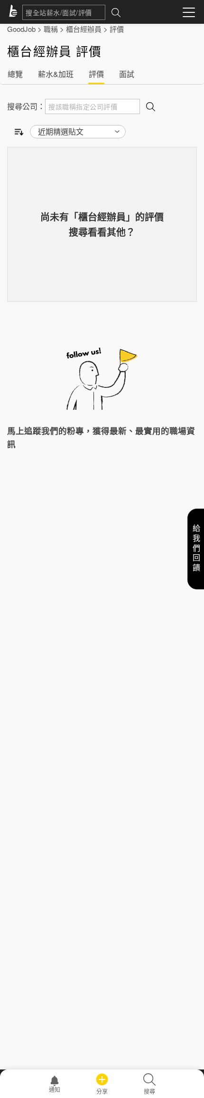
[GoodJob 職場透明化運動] (14, 12)
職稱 (51, 29)
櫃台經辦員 (84, 29)
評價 (117, 29)
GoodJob (21, 29)
